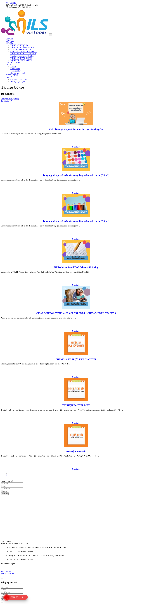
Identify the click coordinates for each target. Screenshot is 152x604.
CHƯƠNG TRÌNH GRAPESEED (23, 52)
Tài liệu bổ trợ (6, 101)
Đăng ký (5, 494)
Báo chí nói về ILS (17, 73)
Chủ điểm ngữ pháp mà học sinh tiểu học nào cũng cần (76, 129)
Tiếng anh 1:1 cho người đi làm (22, 56)
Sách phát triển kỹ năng (10, 99)
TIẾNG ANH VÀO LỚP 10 (21, 58)
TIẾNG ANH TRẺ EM (19, 45)
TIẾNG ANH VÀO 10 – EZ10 (22, 47)
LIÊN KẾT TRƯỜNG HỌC (21, 60)
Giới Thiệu (10, 41)
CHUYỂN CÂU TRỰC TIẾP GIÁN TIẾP (76, 359)
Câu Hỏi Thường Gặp (18, 79)
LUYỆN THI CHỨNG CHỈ (21, 49)
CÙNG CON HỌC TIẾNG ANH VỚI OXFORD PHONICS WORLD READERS (76, 313)
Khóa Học (10, 43)
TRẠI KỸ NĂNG (13, 62)
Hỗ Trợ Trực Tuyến (17, 82)
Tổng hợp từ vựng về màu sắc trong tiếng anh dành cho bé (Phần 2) (76, 175)
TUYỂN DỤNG (12, 75)
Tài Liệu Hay (15, 71)
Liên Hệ (9, 77)
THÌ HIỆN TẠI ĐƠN (76, 451)
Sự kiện (13, 67)
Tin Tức (9, 64)
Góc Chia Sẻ (15, 69)
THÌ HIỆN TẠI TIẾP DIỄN (76, 405)
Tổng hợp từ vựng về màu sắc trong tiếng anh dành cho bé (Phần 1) (76, 221)
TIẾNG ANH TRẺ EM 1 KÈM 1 (23, 54)
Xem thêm (76, 147)
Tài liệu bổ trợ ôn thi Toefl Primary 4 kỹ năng (76, 267)
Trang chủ (9, 39)
